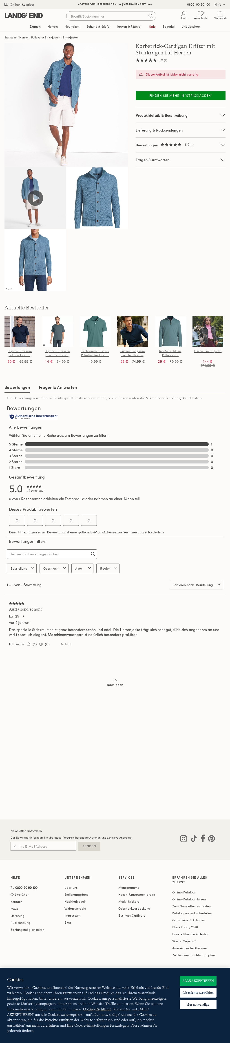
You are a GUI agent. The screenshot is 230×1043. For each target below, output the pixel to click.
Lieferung (17, 915)
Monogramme (128, 887)
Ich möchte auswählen (198, 992)
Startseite (10, 37)
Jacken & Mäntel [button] (129, 26)
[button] (17, 520)
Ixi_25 (14, 616)
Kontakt (16, 902)
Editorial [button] (169, 26)
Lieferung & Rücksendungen (159, 130)
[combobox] (206, 585)
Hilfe (218, 4)
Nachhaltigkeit (75, 901)
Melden (66, 644)
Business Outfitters (131, 915)
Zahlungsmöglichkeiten (27, 929)
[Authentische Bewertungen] (33, 417)
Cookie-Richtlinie (97, 1009)
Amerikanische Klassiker (189, 948)
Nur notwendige (198, 1004)
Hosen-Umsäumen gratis (136, 894)
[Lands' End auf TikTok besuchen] (192, 839)
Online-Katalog (21, 4)
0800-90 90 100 (198, 4)
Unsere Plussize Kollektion (191, 934)
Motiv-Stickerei (129, 901)
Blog (67, 922)
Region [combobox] (105, 568)
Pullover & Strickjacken (45, 37)
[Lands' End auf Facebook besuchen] (201, 839)
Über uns (70, 887)
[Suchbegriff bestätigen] (150, 16)
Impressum (72, 915)
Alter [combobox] (78, 568)
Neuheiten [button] (72, 26)
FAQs (14, 908)
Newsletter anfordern (26, 831)
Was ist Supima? (184, 941)
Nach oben (115, 685)
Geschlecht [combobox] (51, 568)
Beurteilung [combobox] (19, 568)
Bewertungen (17, 387)
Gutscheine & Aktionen (188, 920)
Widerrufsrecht (75, 908)
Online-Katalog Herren (189, 899)
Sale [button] (152, 26)
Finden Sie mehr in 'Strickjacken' (180, 95)
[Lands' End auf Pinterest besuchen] (210, 839)
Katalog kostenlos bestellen (192, 913)
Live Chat (22, 895)
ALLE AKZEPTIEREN (198, 981)
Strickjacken (70, 37)
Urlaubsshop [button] (190, 26)
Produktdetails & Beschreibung (162, 115)
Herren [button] (53, 26)
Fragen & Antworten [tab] (58, 387)
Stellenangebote (76, 894)
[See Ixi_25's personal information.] (23, 616)
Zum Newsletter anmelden (191, 906)
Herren (24, 37)
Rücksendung (21, 922)
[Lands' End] (23, 16)
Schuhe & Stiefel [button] (98, 26)
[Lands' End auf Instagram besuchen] (183, 839)
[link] (35, 488)
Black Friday (185, 927)
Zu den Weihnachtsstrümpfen (193, 955)
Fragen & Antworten (152, 159)
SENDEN (89, 846)
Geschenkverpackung (134, 908)
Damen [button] (35, 26)
